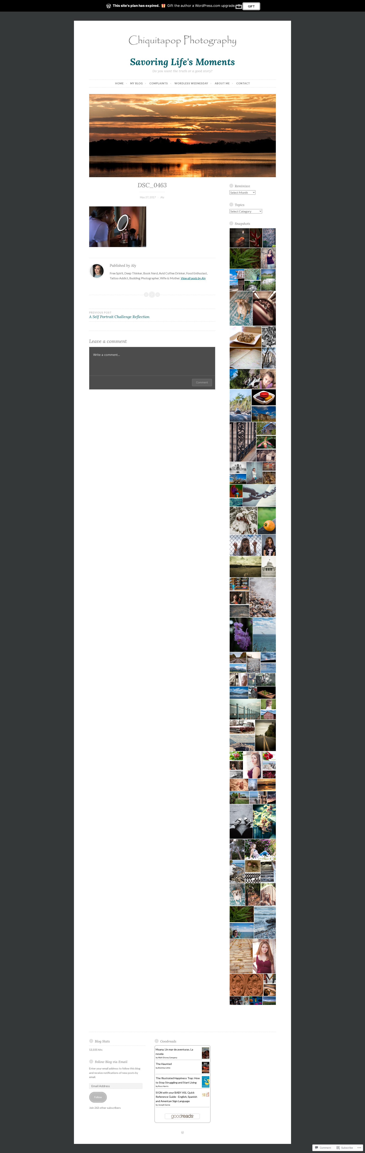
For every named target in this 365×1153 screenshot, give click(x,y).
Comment (202, 382)
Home (119, 83)
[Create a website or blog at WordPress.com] (182, 1132)
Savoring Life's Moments (182, 62)
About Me (222, 83)
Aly (162, 197)
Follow (98, 1097)
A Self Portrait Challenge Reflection (119, 315)
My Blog (136, 83)
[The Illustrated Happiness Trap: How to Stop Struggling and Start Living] (205, 1086)
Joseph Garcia (164, 1105)
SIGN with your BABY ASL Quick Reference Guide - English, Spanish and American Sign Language (176, 1097)
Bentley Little (164, 1068)
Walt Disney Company (167, 1057)
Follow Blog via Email (111, 1062)
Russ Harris (163, 1086)
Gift (251, 6)
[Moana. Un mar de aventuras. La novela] (205, 1058)
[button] (239, 238)
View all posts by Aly (193, 278)
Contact (243, 83)
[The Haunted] (205, 1072)
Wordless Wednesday (191, 83)
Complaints (158, 83)
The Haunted (164, 1063)
